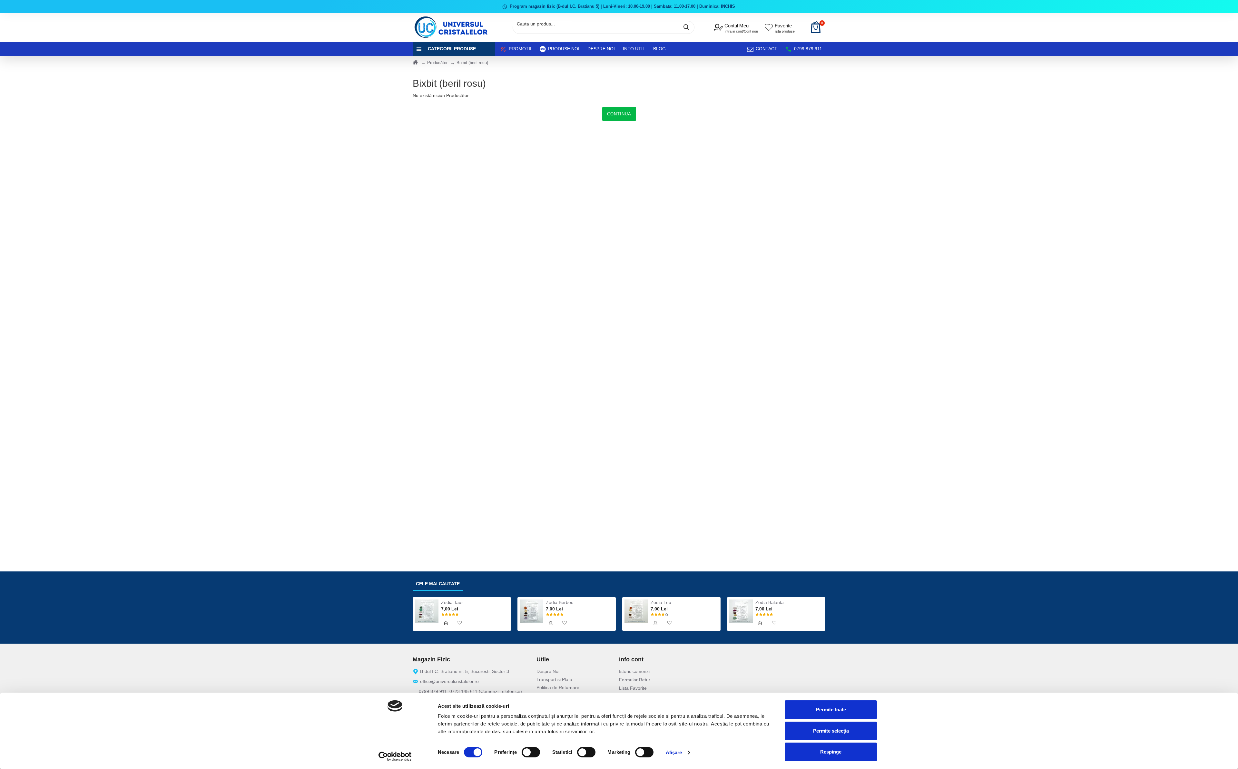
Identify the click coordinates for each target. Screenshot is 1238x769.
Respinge (830, 751)
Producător (437, 62)
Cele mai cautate (438, 583)
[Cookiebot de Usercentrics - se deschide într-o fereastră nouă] (395, 756)
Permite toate (831, 709)
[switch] (531, 752)
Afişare (674, 752)
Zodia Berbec (559, 602)
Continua (619, 114)
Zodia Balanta (769, 602)
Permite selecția (831, 731)
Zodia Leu (661, 602)
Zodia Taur (452, 602)
